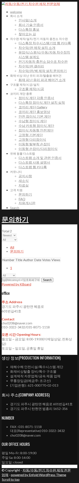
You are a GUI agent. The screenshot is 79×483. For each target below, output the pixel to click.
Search (47, 280)
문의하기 (15, 219)
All (12, 247)
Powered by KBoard (16, 284)
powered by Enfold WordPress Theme (38, 475)
